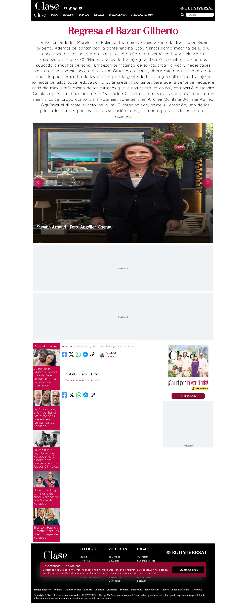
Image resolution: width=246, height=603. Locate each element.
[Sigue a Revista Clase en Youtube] (81, 8)
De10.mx (114, 560)
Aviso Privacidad (180, 589)
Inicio (54, 14)
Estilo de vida (117, 14)
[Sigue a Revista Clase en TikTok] (71, 8)
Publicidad (136, 589)
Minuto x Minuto (142, 14)
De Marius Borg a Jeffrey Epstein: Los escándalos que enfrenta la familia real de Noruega (45, 417)
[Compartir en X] (71, 354)
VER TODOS (188, 396)
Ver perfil (110, 356)
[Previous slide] (39, 183)
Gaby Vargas (82, 380)
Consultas (114, 580)
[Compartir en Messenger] (85, 354)
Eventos (84, 14)
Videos (165, 589)
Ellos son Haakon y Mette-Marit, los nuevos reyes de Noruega (46, 532)
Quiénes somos (73, 589)
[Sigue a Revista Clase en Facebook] (66, 8)
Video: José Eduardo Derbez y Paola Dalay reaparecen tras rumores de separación (45, 377)
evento (95, 380)
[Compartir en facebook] (64, 354)
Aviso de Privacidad (144, 573)
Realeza (99, 14)
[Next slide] (207, 183)
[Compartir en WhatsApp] (78, 354)
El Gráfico (114, 556)
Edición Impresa (42, 589)
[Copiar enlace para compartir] (92, 354)
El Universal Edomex (144, 578)
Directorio (112, 589)
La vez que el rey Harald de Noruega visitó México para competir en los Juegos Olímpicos (46, 458)
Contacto (99, 589)
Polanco (69, 380)
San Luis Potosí (146, 560)
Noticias (68, 14)
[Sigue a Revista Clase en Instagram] (75, 8)
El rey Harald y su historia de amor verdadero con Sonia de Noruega (45, 497)
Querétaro (143, 556)
